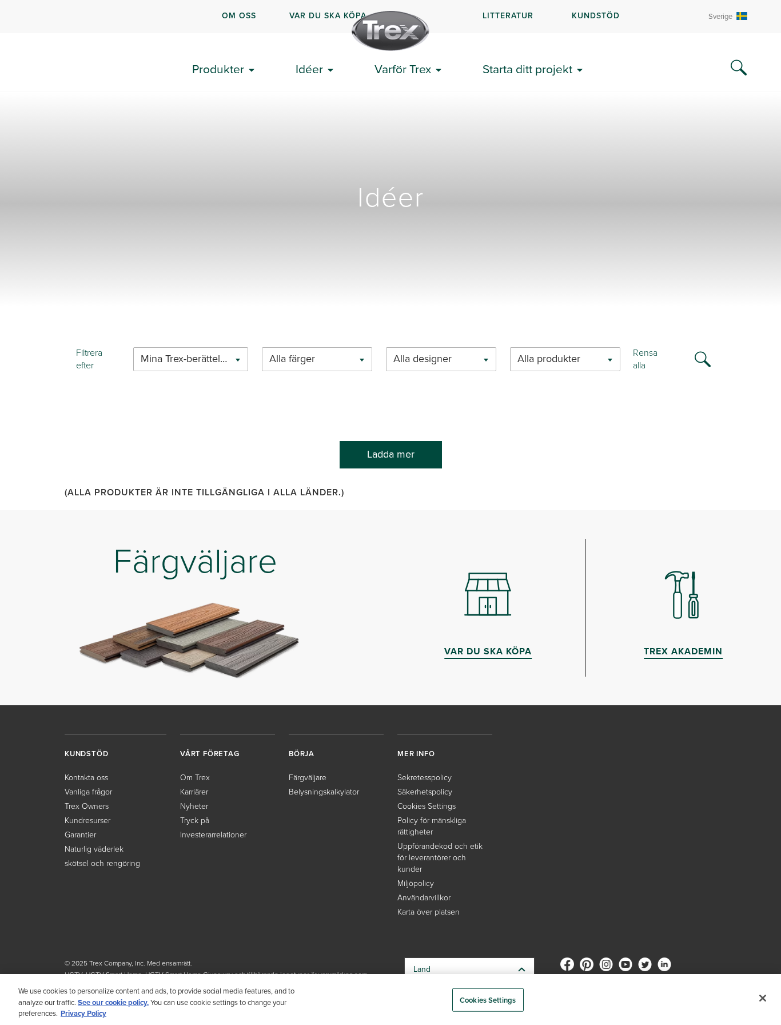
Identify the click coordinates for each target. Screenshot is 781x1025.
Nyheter (194, 806)
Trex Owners (87, 806)
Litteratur (508, 16)
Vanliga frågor (88, 792)
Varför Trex (402, 69)
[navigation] (390, 16)
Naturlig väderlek (94, 849)
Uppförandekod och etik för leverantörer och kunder (440, 857)
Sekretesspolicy (424, 778)
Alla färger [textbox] (292, 359)
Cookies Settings (488, 999)
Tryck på (194, 821)
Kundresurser (87, 821)
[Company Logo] (390, 31)
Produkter (218, 69)
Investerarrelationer (213, 835)
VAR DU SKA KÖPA (327, 16)
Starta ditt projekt (527, 69)
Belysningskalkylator (324, 792)
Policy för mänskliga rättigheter (431, 826)
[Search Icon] (739, 68)
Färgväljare (307, 778)
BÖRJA (301, 753)
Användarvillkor (424, 898)
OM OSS (239, 16)
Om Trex (195, 778)
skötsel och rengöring (102, 863)
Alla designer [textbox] (422, 359)
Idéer (309, 69)
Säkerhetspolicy (424, 792)
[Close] (762, 998)
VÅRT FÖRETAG (210, 753)
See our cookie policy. (113, 1002)
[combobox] (190, 359)
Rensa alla (645, 359)
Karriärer (194, 792)
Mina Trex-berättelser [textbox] (187, 359)
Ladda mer (391, 454)
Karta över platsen (428, 912)
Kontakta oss (86, 778)
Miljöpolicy (415, 883)
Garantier (80, 835)
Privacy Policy (83, 1013)
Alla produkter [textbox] (548, 359)
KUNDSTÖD (596, 16)
